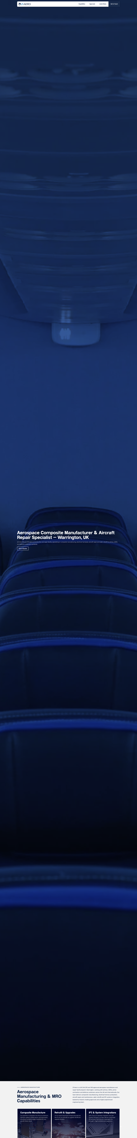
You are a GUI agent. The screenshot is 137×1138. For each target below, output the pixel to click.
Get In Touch (114, 4)
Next (121, 1126)
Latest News (102, 4)
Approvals (92, 4)
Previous (16, 1126)
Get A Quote (23, 548)
